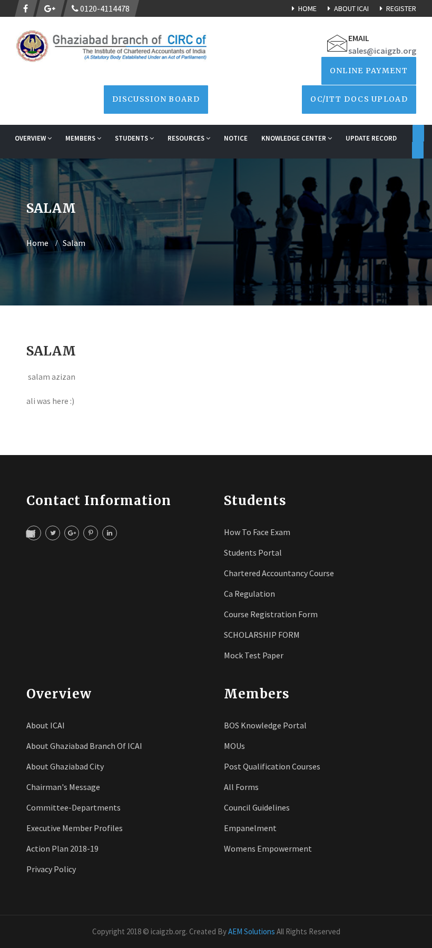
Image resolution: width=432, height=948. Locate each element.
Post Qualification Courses (272, 766)
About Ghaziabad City (65, 766)
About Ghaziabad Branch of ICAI (84, 745)
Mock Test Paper (253, 655)
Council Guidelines (257, 807)
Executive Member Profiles (74, 828)
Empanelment (250, 828)
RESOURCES (187, 138)
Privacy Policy (51, 869)
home (37, 243)
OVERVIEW (31, 138)
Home (307, 8)
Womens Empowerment (268, 848)
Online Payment (369, 70)
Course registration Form (271, 614)
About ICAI (351, 8)
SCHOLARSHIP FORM (262, 634)
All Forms (241, 787)
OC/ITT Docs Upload (359, 99)
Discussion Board (156, 99)
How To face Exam (257, 532)
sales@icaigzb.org (382, 50)
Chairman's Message (63, 787)
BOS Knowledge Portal (265, 725)
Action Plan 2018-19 (62, 848)
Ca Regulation (249, 593)
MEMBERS (81, 138)
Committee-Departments (73, 807)
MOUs (234, 745)
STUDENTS (132, 138)
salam (74, 243)
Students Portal (253, 552)
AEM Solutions (251, 931)
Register (401, 8)
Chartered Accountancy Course (279, 573)
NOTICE (236, 138)
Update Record (371, 138)
